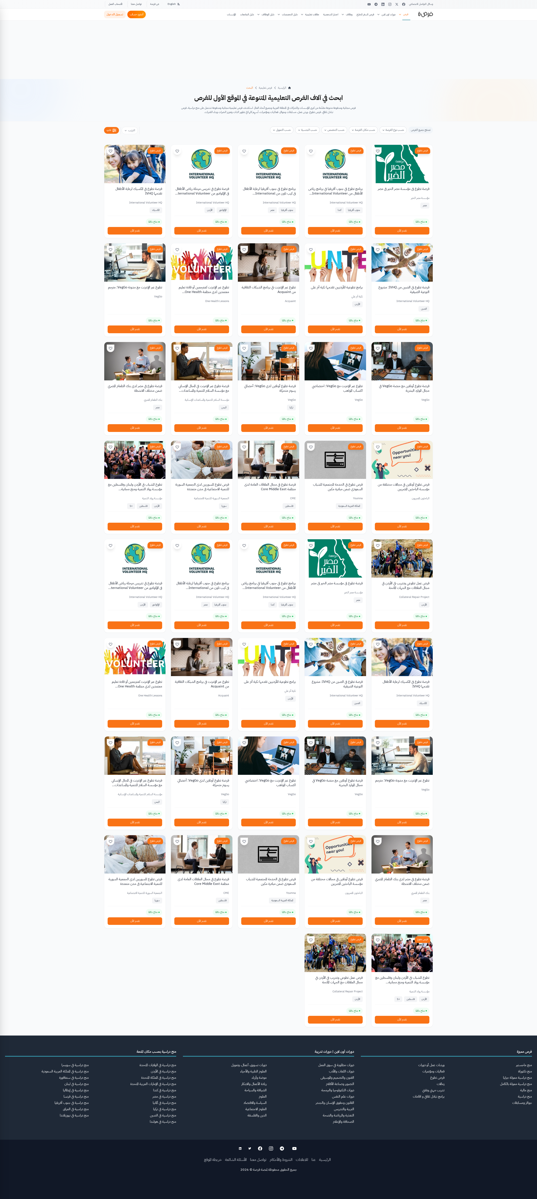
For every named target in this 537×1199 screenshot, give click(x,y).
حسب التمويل (283, 130)
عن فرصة (154, 4)
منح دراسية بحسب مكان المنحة (156, 1051)
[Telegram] (376, 4)
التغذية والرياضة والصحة (338, 1115)
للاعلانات (302, 1159)
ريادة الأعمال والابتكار (254, 1083)
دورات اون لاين (389, 14)
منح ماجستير (524, 1065)
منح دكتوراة (525, 1071)
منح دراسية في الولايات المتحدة (157, 1065)
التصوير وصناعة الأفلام (340, 1083)
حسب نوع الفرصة (395, 130)
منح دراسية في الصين (163, 1115)
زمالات (440, 1083)
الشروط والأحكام (281, 1159)
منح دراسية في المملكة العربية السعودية (65, 1071)
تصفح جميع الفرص (420, 130)
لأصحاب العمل (115, 4)
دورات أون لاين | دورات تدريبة (334, 1051)
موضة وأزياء (259, 1077)
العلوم (263, 1096)
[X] (397, 4)
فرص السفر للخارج (365, 14)
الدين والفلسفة (257, 1115)
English (172, 4)
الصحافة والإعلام (343, 1121)
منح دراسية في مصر (164, 1096)
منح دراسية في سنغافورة (74, 1077)
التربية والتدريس (344, 1109)
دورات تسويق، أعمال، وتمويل (249, 1065)
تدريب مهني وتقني (433, 1090)
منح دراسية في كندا (164, 1090)
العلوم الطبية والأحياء (253, 1071)
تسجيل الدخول (115, 14)
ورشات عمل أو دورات (431, 1065)
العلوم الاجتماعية (256, 1109)
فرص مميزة (524, 1051)
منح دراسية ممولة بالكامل (516, 1083)
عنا (314, 1159)
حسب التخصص (335, 130)
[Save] (378, 151)
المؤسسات (231, 14)
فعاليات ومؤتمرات (433, 1071)
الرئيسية (325, 1159)
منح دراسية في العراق (76, 1109)
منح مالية (526, 1090)
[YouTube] (369, 4)
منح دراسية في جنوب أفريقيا (72, 1102)
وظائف (349, 14)
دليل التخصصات (290, 14)
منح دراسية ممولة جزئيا (517, 1077)
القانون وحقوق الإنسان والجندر (335, 1102)
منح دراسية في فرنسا (76, 1096)
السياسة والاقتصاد (255, 1102)
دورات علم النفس (343, 1096)
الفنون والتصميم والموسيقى (337, 1077)
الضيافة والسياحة (256, 1090)
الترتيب (131, 130)
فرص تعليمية (265, 88)
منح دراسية (525, 1096)
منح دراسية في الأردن (163, 1071)
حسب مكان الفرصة (365, 130)
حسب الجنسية (309, 130)
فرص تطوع (422, 150)
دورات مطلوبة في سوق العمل (336, 1065)
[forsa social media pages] (294, 1148)
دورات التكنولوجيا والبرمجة (337, 1090)
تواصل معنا (136, 4)
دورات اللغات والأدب (341, 1071)
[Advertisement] (268, 1189)
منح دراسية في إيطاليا (76, 1090)
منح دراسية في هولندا (163, 1121)
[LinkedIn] (383, 4)
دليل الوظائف (268, 14)
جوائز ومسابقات (522, 1102)
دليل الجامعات (247, 14)
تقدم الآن (402, 231)
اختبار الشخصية (330, 14)
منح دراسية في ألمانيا (164, 1102)
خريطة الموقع (213, 1159)
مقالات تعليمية (312, 14)
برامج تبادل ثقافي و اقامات (428, 1096)
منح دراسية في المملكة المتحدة (158, 1077)
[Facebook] (404, 4)
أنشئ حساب (136, 14)
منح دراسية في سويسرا (75, 1065)
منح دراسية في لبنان (76, 1083)
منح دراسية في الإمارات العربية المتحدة (153, 1083)
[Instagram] (390, 4)
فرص (405, 14)
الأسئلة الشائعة (236, 1159)
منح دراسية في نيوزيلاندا (74, 1115)
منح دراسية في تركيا (164, 1109)
